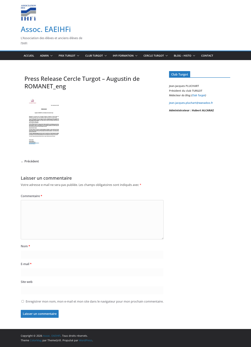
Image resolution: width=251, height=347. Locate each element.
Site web (27, 282)
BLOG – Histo (182, 55)
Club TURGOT (94, 55)
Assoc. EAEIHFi (46, 29)
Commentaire (31, 196)
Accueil (29, 55)
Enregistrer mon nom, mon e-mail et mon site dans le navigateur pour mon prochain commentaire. (95, 301)
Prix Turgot (67, 55)
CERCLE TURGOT (154, 55)
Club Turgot (198, 95)
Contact (207, 55)
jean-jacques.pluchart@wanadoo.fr (191, 103)
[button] (51, 55)
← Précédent (30, 161)
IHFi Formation (123, 55)
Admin (44, 55)
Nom (25, 246)
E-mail (26, 264)
